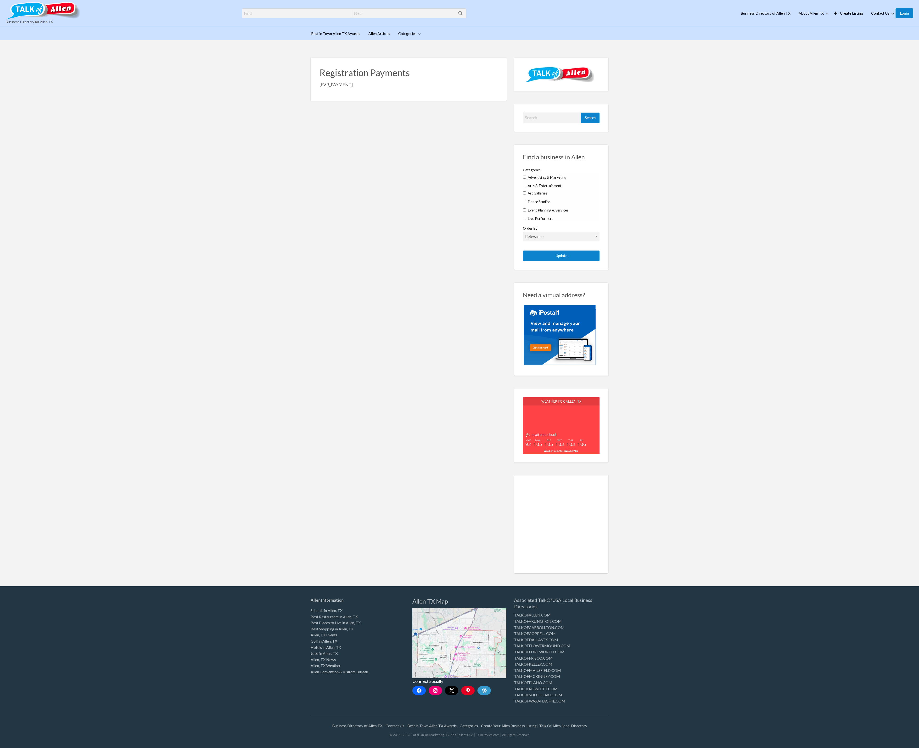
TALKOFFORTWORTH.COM (539, 652)
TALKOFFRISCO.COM (533, 658)
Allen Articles (379, 33)
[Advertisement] (561, 528)
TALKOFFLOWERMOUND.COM (542, 645)
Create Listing (851, 13)
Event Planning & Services (548, 210)
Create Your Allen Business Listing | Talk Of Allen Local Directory (534, 725)
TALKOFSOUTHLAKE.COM (538, 694)
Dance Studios (538, 202)
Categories (407, 33)
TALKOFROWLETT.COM (536, 688)
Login (904, 13)
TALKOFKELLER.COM (533, 664)
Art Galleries (537, 193)
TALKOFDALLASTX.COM (536, 639)
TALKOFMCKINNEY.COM (537, 676)
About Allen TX (811, 13)
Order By (530, 228)
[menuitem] (766, 13)
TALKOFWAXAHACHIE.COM (539, 701)
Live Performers (540, 218)
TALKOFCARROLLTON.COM (539, 627)
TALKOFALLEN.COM (532, 615)
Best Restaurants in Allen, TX (334, 616)
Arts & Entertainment (544, 185)
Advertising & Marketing (546, 177)
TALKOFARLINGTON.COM (538, 621)
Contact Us (880, 13)
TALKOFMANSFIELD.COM (537, 670)
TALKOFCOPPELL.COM (535, 633)
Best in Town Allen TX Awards (335, 33)
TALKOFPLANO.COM (533, 682)
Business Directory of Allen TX (765, 13)
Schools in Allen (323, 610)
